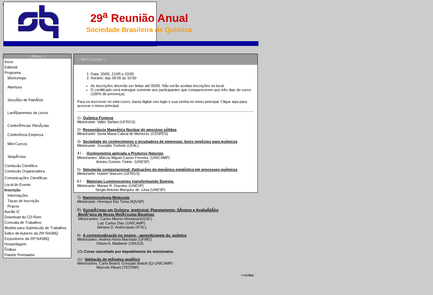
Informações (17, 195)
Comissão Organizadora (24, 171)
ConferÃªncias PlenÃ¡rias (28, 126)
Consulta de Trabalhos (23, 222)
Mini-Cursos (17, 144)
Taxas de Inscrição (23, 201)
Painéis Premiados (19, 255)
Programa (12, 73)
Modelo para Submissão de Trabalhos (35, 228)
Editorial (10, 67)
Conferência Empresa (25, 135)
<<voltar (247, 275)
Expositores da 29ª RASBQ (26, 239)
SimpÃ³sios (16, 157)
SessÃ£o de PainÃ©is (25, 100)
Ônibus (10, 249)
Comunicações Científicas (25, 178)
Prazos (13, 206)
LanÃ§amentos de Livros (27, 113)
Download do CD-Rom (22, 217)
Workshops (16, 78)
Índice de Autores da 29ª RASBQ (31, 233)
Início (8, 62)
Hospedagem (15, 244)
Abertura (14, 87)
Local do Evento (17, 185)
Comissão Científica (20, 166)
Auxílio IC (12, 212)
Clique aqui (229, 102)
